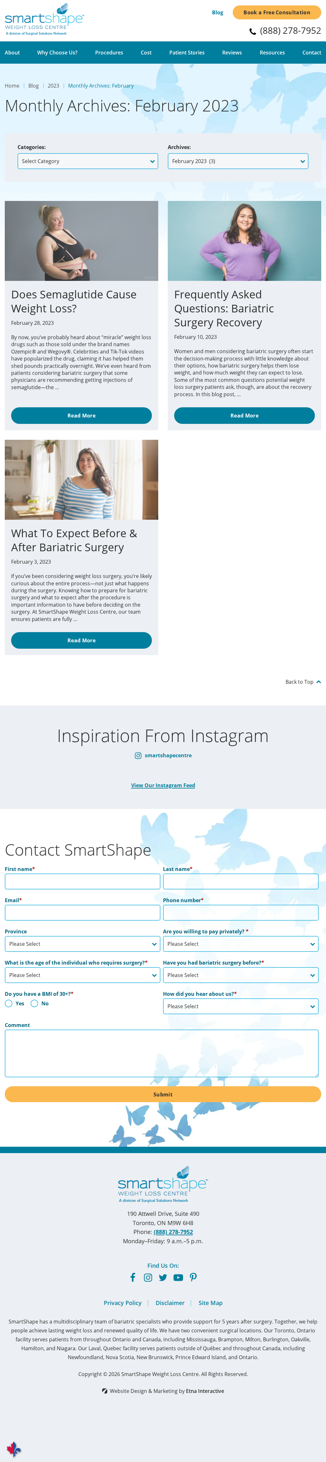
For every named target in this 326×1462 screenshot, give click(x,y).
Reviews (232, 52)
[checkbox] (82, 1005)
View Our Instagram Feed (163, 785)
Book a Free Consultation (277, 12)
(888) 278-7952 (173, 1232)
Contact (311, 52)
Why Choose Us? (57, 52)
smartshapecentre (168, 755)
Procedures (109, 52)
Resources (272, 52)
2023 (53, 85)
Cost (146, 52)
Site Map (211, 1303)
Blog (217, 12)
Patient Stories (187, 52)
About (12, 52)
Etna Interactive (205, 1390)
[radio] (14, 1005)
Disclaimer (170, 1303)
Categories (31, 147)
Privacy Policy (123, 1303)
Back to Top (300, 681)
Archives (178, 147)
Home (12, 85)
